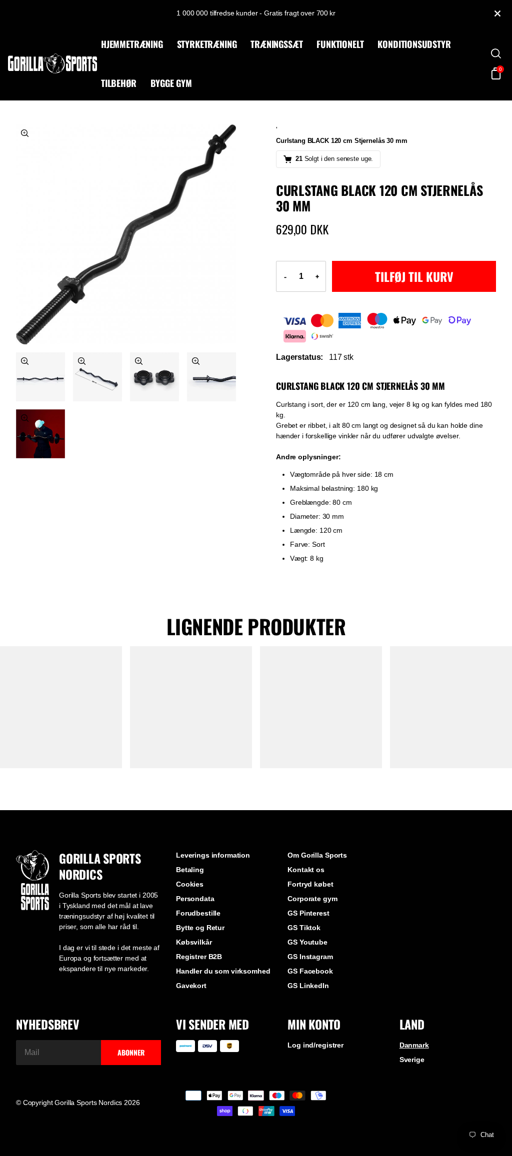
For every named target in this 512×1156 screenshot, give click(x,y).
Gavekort (191, 986)
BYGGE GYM (171, 82)
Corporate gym (312, 899)
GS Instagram (310, 957)
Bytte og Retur (200, 928)
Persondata (195, 899)
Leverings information (213, 855)
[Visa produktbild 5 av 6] (211, 376)
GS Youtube (308, 942)
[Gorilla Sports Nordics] (52, 63)
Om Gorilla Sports (317, 855)
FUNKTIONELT (340, 43)
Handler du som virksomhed (223, 971)
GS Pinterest (308, 913)
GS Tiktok (304, 928)
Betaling (190, 870)
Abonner (131, 1052)
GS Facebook (310, 971)
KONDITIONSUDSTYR (414, 43)
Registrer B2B (199, 957)
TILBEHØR (118, 82)
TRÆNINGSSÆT (276, 43)
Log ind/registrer (316, 1045)
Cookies (190, 884)
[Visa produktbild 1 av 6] (126, 234)
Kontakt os (306, 870)
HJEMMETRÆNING (132, 43)
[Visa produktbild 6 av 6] (40, 433)
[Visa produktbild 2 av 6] (40, 376)
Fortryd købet (310, 884)
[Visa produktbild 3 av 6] (97, 376)
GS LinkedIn (308, 986)
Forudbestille (198, 913)
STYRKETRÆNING (207, 43)
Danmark (414, 1045)
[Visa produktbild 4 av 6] (154, 376)
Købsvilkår (194, 942)
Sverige (412, 1060)
